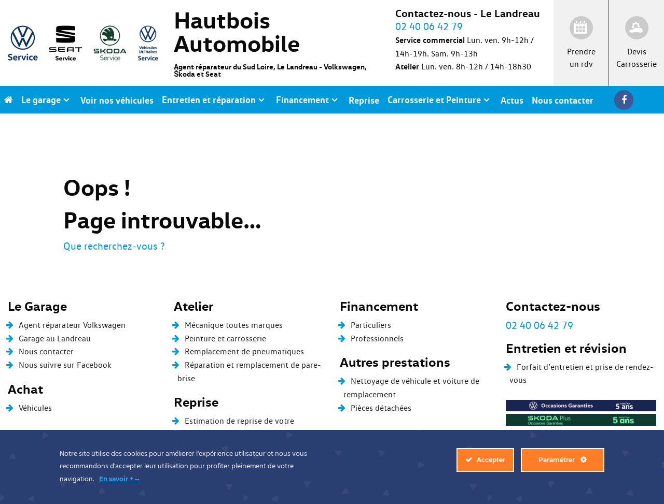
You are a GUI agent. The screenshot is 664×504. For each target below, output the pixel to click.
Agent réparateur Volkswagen (72, 325)
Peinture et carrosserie (225, 338)
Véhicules (35, 408)
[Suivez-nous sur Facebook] (626, 99)
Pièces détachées (381, 408)
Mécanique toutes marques (234, 325)
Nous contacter (46, 351)
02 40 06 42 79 (539, 325)
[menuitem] (8, 99)
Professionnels (377, 338)
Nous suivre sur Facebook (65, 365)
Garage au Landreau (55, 338)
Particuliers (371, 325)
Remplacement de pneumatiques (244, 351)
